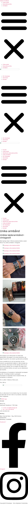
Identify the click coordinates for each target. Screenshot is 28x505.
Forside (4, 149)
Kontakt (5, 79)
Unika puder (6, 2)
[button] (14, 35)
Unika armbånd (7, 154)
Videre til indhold (4, 1)
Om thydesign (6, 76)
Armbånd (5, 5)
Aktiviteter (5, 77)
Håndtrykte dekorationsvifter (10, 153)
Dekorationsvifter (7, 4)
